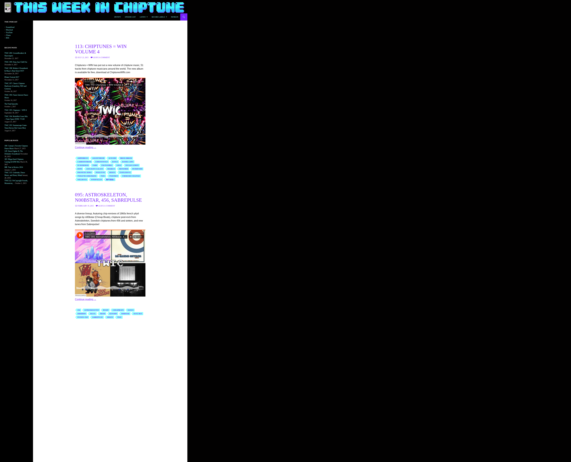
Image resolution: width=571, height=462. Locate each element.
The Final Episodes (11, 104)
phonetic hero (84, 172)
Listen (143, 17)
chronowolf (101, 162)
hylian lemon (132, 165)
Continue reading (85, 147)
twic (103, 176)
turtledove (125, 172)
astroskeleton (91, 310)
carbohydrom (84, 162)
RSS (7, 38)
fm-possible (106, 165)
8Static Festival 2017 (11, 77)
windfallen (96, 179)
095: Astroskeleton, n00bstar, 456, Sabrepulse (108, 197)
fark (95, 165)
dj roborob (82, 165)
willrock (82, 179)
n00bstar (125, 314)
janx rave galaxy (94, 169)
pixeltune (100, 172)
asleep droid (98, 158)
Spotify (117, 17)
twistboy (113, 176)
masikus (111, 169)
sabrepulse (97, 317)
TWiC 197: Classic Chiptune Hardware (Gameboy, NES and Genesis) (15, 86)
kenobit (113, 314)
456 (78, 310)
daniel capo (127, 162)
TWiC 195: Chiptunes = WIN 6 (15, 110)
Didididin (81, 314)
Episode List (130, 17)
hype (79, 169)
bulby (106, 310)
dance (115, 162)
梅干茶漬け (110, 179)
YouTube (9, 33)
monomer (123, 169)
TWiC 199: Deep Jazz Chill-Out (15, 62)
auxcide (112, 158)
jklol (93, 314)
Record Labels (158, 17)
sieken (112, 172)
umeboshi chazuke (131, 176)
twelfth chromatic (87, 176)
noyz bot (138, 314)
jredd (102, 314)
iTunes (8, 35)
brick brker (126, 158)
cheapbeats (118, 310)
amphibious (82, 158)
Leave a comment (101, 57)
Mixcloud (9, 30)
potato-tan (82, 317)
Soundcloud (10, 27)
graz (119, 165)
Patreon (174, 17)
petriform (137, 169)
